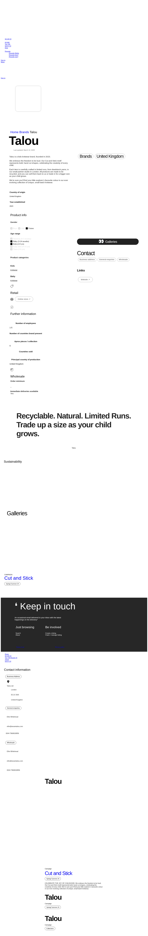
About (18, 635)
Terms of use (20, 647)
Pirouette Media (14, 53)
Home (14, 132)
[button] (85, 156)
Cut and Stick (18, 578)
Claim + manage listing (53, 635)
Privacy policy (59, 647)
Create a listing (50, 633)
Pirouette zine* (13, 57)
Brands (24, 132)
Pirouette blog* (14, 55)
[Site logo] (17, 14)
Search (18, 633)
